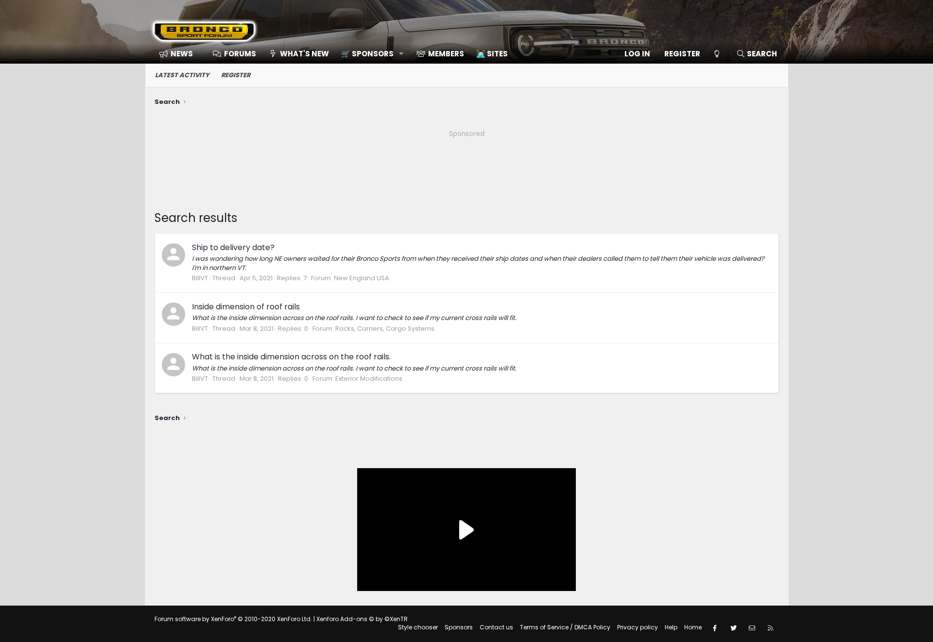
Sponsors (459, 627)
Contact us (496, 627)
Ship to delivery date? (233, 247)
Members (446, 54)
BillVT (200, 278)
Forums (240, 54)
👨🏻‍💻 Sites (492, 54)
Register (235, 75)
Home (693, 627)
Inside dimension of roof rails (246, 306)
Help (671, 627)
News (182, 54)
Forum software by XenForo (233, 619)
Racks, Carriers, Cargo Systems (384, 328)
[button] (369, 54)
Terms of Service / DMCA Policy (565, 627)
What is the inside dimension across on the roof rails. (291, 356)
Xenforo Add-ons (362, 619)
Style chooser (418, 627)
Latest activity (182, 75)
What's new (304, 54)
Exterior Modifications (368, 378)
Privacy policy (637, 627)
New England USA (361, 278)
